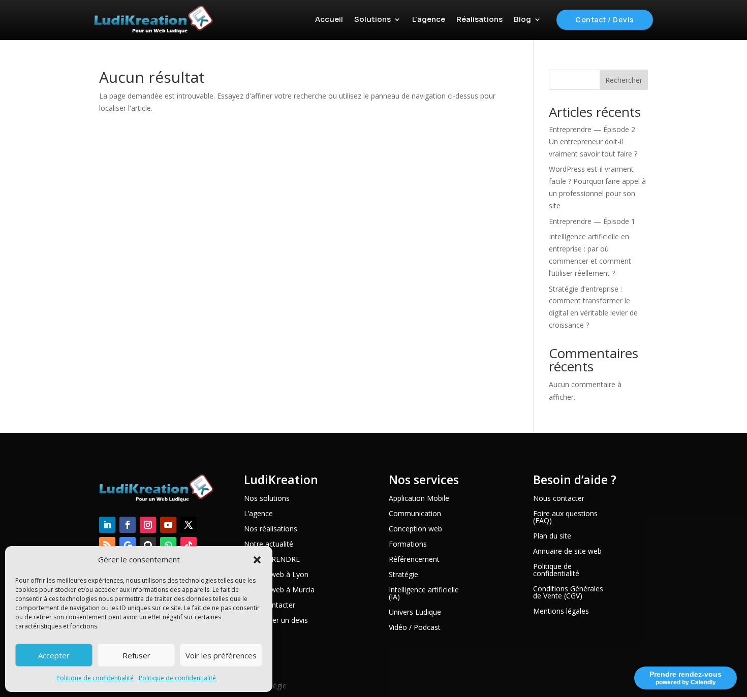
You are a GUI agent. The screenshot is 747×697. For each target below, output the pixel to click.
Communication (415, 514)
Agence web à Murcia (279, 590)
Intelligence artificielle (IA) (424, 593)
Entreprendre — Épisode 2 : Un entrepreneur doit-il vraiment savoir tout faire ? (594, 141)
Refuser (136, 655)
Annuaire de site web (567, 552)
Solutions (372, 19)
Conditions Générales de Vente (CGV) (568, 592)
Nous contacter (558, 499)
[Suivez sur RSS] (107, 545)
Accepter (54, 655)
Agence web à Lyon (276, 575)
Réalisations (479, 19)
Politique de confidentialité (95, 678)
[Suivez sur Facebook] (127, 525)
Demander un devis (276, 621)
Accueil (329, 19)
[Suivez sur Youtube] (168, 525)
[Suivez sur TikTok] (188, 545)
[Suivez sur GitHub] (148, 545)
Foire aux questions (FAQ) (565, 517)
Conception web (415, 529)
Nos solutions (267, 499)
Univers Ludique (415, 613)
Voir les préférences (221, 655)
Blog (522, 19)
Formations (408, 545)
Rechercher (623, 80)
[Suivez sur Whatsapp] (168, 545)
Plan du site (552, 536)
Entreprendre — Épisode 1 (592, 221)
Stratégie (403, 575)
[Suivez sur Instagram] (148, 525)
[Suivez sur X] (188, 525)
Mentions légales (561, 612)
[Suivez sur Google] (127, 545)
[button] (257, 560)
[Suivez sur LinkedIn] (107, 525)
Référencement (414, 560)
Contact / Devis (604, 19)
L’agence (428, 19)
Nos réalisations (270, 529)
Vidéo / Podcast (415, 628)
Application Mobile (419, 499)
